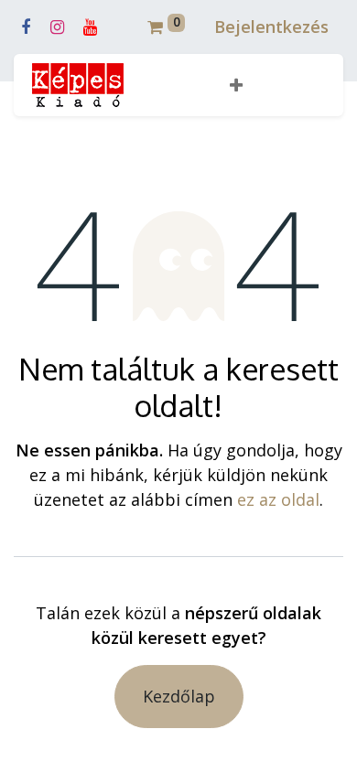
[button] (236, 85)
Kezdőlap (179, 696)
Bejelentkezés (271, 27)
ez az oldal (278, 499)
